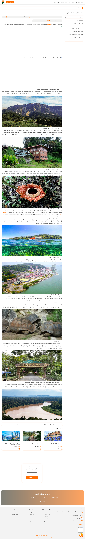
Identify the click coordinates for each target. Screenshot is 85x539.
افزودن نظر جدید (32, 477)
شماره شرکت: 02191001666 (76, 515)
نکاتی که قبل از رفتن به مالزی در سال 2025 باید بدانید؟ (14, 424)
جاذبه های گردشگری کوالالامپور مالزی (69, 8)
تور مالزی (49, 24)
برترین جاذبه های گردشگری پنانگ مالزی (52, 424)
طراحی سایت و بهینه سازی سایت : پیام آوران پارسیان (42, 535)
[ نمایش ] (49, 20)
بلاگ (78, 8)
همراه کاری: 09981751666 (76, 518)
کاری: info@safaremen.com (75, 520)
